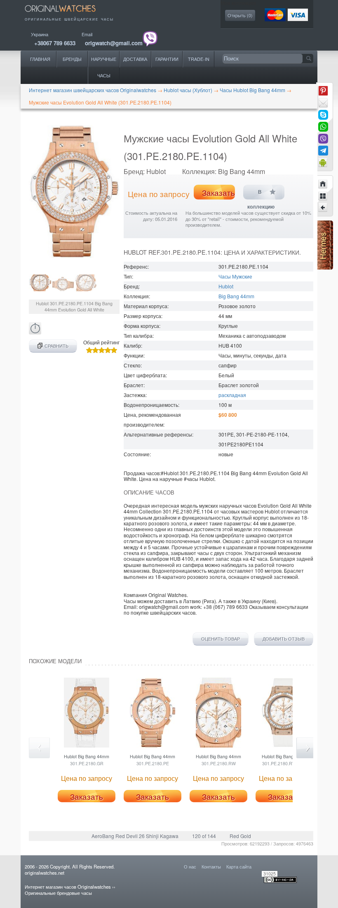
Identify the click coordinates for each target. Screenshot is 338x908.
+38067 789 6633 (54, 43)
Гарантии (166, 59)
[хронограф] (35, 332)
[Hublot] (323, 196)
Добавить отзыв (284, 638)
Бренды (72, 59)
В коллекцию (261, 194)
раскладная (232, 394)
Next (306, 747)
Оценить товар (220, 638)
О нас (190, 866)
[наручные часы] (66, 13)
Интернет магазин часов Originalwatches (68, 886)
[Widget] (323, 162)
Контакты (211, 866)
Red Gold (240, 835)
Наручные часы (103, 67)
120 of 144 (204, 835)
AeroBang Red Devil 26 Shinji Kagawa (135, 835)
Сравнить (56, 346)
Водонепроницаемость (151, 404)
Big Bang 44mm (236, 296)
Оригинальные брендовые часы (58, 892)
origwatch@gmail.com (114, 43)
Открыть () (240, 15)
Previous (39, 747)
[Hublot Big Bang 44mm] (323, 208)
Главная (40, 59)
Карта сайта (238, 866)
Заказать (218, 192)
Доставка (135, 59)
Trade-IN (198, 59)
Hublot (225, 286)
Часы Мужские (235, 276)
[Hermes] (324, 267)
